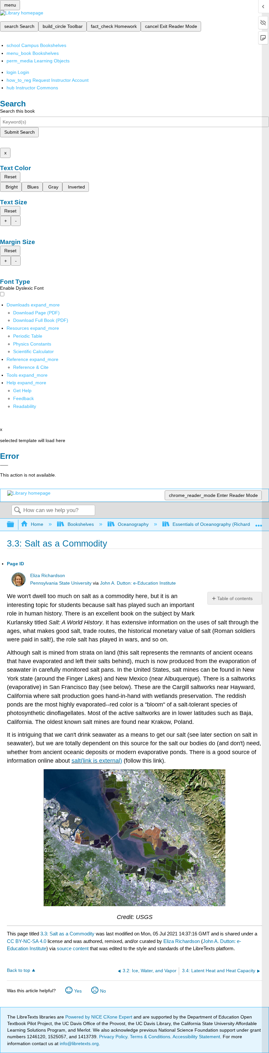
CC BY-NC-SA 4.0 (26, 941)
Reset (10, 176)
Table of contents (235, 598)
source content (73, 948)
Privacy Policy (113, 1036)
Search (17, 510)
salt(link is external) (97, 760)
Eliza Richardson (47, 575)
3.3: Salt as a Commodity (67, 933)
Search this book (17, 111)
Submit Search (19, 132)
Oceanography (133, 524)
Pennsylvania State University (61, 583)
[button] (23, 398)
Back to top (18, 970)
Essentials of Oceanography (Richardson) (215, 524)
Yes (78, 991)
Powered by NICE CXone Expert (99, 1016)
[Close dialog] (4, 465)
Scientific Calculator (33, 351)
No (103, 991)
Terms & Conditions (150, 1036)
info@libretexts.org (78, 1043)
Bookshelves (80, 524)
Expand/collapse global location (258, 523)
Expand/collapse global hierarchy (14, 525)
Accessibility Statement (196, 1036)
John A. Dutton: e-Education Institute (138, 583)
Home (37, 524)
